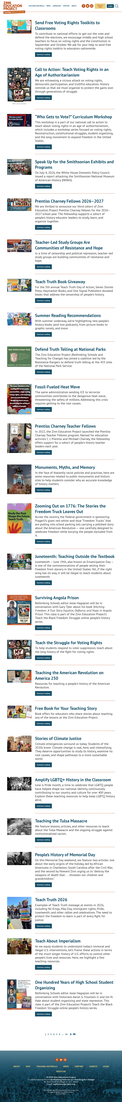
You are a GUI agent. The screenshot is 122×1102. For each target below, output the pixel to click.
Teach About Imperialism (58, 941)
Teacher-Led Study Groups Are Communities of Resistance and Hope (69, 245)
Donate (93, 1066)
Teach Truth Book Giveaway (60, 281)
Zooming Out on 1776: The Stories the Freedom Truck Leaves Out (70, 508)
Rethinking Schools (60, 1079)
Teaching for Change (84, 1079)
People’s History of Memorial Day (65, 854)
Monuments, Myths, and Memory (65, 467)
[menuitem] (36, 6)
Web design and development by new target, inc (61, 1090)
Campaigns (57, 6)
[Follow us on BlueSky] (61, 1060)
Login (110, 6)
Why (28, 1066)
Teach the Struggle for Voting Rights (68, 642)
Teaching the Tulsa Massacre (61, 821)
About (74, 6)
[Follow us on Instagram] (65, 1060)
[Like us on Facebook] (57, 1060)
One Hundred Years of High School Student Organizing (74, 985)
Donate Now (100, 6)
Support (66, 6)
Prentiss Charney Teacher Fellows (65, 426)
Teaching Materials (36, 6)
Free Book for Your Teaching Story (66, 708)
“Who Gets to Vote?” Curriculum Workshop (73, 116)
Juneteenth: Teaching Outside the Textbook (75, 556)
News (48, 6)
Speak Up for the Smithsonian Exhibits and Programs (74, 164)
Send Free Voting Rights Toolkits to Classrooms (67, 25)
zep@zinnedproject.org (64, 1084)
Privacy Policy (61, 1094)
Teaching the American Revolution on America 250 (69, 675)
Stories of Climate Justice (58, 738)
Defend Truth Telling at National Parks (70, 349)
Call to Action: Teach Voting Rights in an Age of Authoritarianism (72, 72)
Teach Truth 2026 (51, 899)
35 (66, 1034)
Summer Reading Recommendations (68, 315)
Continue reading (43, 54)
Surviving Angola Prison (57, 597)
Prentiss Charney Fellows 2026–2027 (69, 201)
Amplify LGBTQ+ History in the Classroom (73, 779)
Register (61, 1071)
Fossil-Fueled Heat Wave (57, 387)
